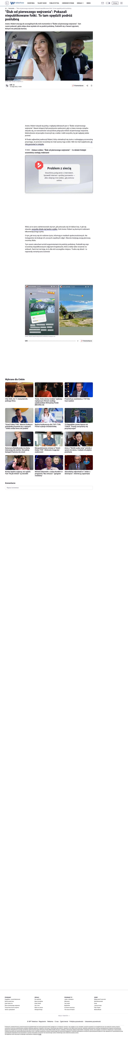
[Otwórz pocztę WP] (102, 3)
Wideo (89, 3)
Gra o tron (37, 1005)
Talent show (41, 3)
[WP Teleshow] (18, 3)
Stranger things (38, 1009)
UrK (11, 85)
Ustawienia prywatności (92, 1021)
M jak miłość (38, 1003)
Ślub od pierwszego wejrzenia (12, 1005)
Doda (95, 1003)
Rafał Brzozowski (98, 1001)
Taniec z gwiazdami (10, 1009)
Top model (67, 1003)
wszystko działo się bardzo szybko (44, 229)
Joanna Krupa (97, 1005)
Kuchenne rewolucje (69, 1007)
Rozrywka (30, 3)
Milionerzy (67, 1001)
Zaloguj (115, 3)
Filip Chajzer (97, 1007)
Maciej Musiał (97, 1009)
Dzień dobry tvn (9, 1003)
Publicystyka (54, 3)
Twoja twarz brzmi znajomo (12, 1007)
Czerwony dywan (68, 3)
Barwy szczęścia (39, 1001)
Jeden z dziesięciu (69, 999)
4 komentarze (78, 85)
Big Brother (67, 1005)
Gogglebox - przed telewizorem (12, 999)
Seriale (79, 3)
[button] (108, 3)
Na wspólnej (38, 999)
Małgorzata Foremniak (100, 999)
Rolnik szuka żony (9, 1001)
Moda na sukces (39, 1007)
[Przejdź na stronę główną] (7, 4)
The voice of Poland (69, 1009)
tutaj (40, 1034)
